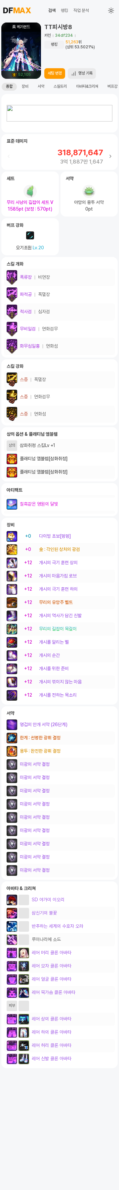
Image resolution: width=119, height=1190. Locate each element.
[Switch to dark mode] (111, 10)
